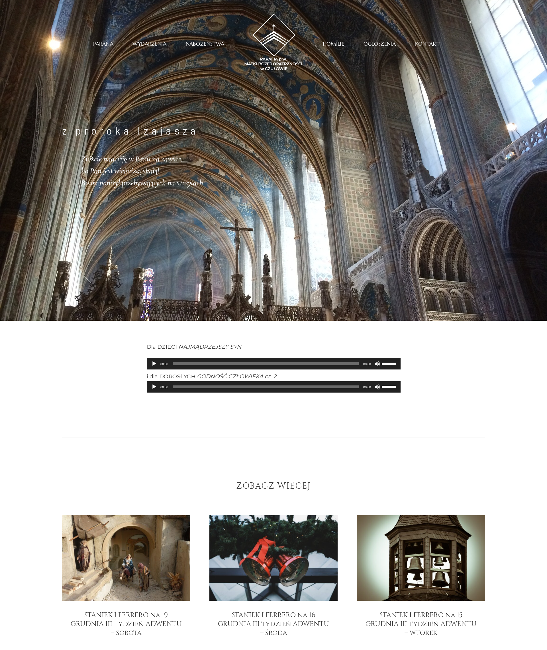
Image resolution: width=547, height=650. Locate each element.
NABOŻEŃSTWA (205, 43)
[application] (274, 363)
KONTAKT (427, 43)
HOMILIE (333, 43)
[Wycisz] (377, 364)
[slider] (390, 363)
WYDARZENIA (149, 43)
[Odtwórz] (154, 364)
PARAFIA (103, 43)
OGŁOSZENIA (380, 43)
